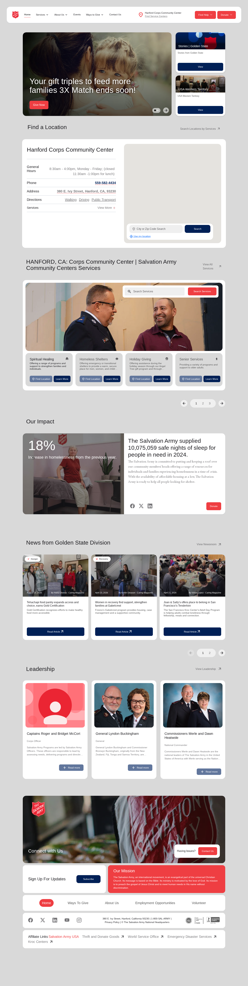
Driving (84, 200)
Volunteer (199, 903)
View (200, 66)
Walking (71, 200)
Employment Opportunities (155, 903)
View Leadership (209, 669)
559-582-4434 (105, 183)
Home (27, 14)
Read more (71, 767)
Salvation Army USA (64, 936)
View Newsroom (209, 544)
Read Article (55, 631)
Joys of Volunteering (74, 104)
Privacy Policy (112, 922)
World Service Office (146, 937)
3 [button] (210, 403)
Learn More (62, 378)
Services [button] (40, 14)
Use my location (140, 236)
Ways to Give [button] (93, 14)
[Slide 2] (158, 110)
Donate (225, 14)
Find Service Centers (156, 16)
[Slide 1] (155, 110)
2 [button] (203, 403)
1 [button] (196, 403)
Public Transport (104, 200)
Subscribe (88, 879)
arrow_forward (222, 653)
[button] (184, 403)
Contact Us (115, 14)
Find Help (203, 14)
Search (197, 228)
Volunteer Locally (43, 104)
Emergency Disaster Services (192, 937)
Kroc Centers (40, 942)
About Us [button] (59, 14)
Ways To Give (78, 903)
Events (77, 14)
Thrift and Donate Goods (103, 937)
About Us (112, 903)
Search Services (202, 291)
